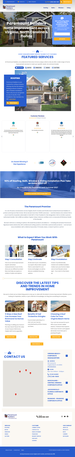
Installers (66, 436)
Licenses (34, 440)
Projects (65, 429)
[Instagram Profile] (62, 416)
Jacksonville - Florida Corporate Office (55, 391)
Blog (64, 432)
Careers (65, 434)
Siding (68, 8)
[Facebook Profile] (68, 416)
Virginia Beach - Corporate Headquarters (54, 356)
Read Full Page (10, 337)
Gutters (7, 436)
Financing (35, 434)
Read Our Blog (36, 344)
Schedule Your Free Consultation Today (37, 193)
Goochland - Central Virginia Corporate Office (55, 383)
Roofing (46, 8)
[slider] (3, 278)
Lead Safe (34, 438)
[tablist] (37, 68)
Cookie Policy (17, 450)
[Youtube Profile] (65, 416)
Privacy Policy (9, 450)
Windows (61, 8)
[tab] (19, 68)
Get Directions (52, 366)
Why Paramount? (10, 1)
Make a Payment (32, 1)
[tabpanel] (37, 90)
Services (7, 425)
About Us (65, 427)
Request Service (36, 436)
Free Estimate (67, 2)
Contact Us (21, 1)
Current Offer (36, 427)
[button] (30, 373)
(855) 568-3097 (44, 417)
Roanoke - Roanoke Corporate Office (56, 400)
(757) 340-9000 (53, 376)
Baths (53, 8)
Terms (22, 450)
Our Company (67, 425)
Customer (35, 425)
